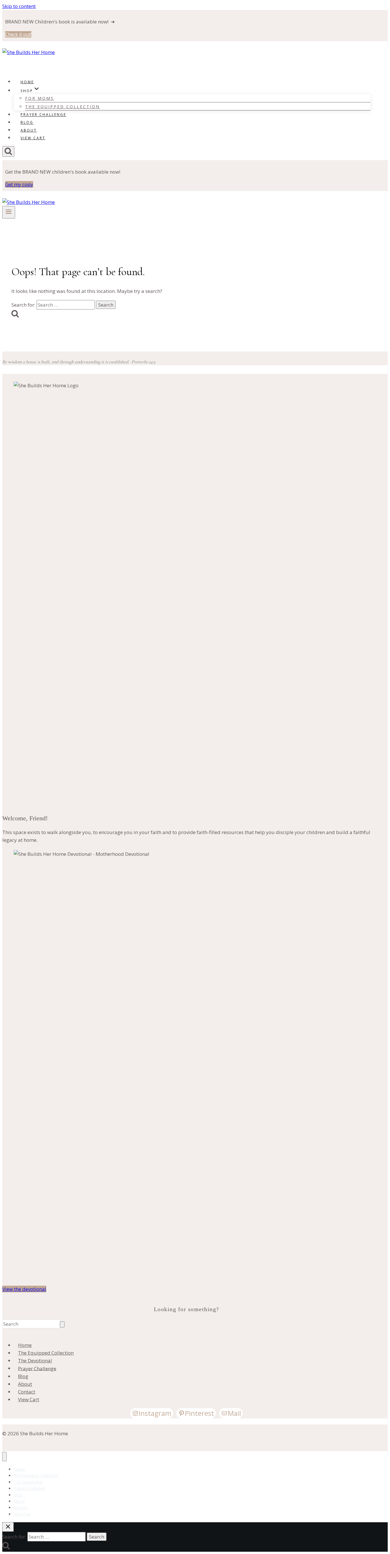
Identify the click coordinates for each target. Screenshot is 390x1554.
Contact (26, 1391)
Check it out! (18, 34)
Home (27, 82)
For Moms (39, 98)
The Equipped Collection (62, 106)
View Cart (33, 138)
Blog (27, 122)
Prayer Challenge (43, 114)
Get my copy (19, 184)
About (29, 130)
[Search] (62, 1324)
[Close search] (8, 1527)
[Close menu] (4, 1456)
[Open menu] (8, 212)
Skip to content (19, 6)
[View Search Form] (8, 151)
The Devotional (35, 1360)
